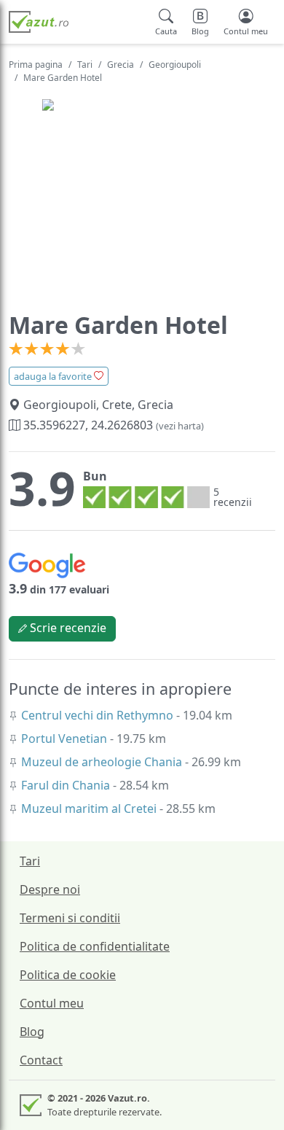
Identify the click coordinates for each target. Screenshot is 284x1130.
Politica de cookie (68, 975)
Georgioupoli (175, 64)
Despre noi (50, 889)
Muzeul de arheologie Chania (103, 762)
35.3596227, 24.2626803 (112, 425)
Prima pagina (36, 64)
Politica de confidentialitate (95, 946)
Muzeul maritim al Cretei (90, 808)
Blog (32, 1032)
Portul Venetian (65, 738)
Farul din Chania (67, 785)
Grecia (120, 64)
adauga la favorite (54, 376)
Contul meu (52, 1003)
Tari (84, 64)
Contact (41, 1060)
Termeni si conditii (70, 918)
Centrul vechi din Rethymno (98, 715)
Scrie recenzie (66, 628)
